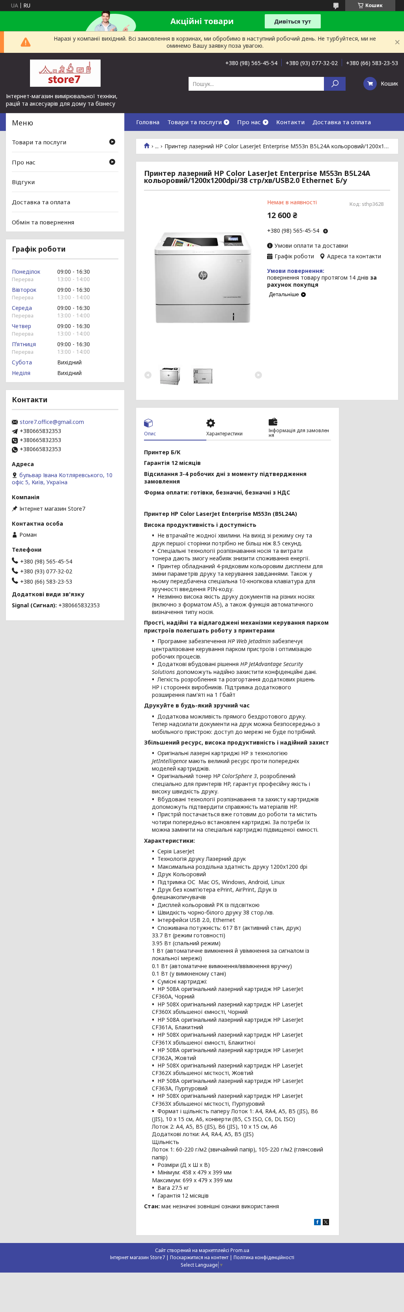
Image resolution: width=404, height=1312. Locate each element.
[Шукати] (335, 84)
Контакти (290, 122)
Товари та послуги (194, 122)
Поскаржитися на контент (199, 1257)
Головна (147, 122)
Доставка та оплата (341, 122)
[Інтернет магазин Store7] (65, 72)
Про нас (249, 122)
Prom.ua (239, 1250)
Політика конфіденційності (264, 1257)
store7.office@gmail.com (52, 422)
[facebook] (317, 1223)
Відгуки (23, 182)
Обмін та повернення (43, 222)
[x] (326, 1223)
